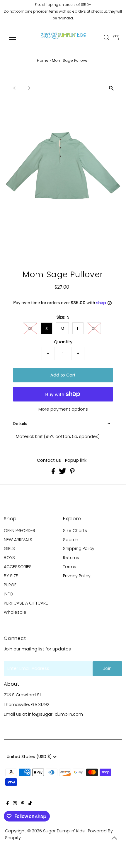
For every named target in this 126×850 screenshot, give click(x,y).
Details (20, 423)
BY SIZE (11, 576)
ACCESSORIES (18, 567)
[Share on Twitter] (63, 473)
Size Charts (75, 530)
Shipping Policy (78, 548)
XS (30, 329)
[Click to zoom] (111, 88)
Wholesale (15, 612)
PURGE (10, 585)
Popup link (75, 460)
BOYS (9, 557)
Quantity (63, 342)
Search (70, 540)
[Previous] (14, 88)
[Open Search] (106, 37)
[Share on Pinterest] (72, 473)
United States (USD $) (30, 756)
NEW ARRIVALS (18, 540)
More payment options (63, 409)
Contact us (49, 460)
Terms (69, 567)
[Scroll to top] (114, 838)
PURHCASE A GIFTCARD (26, 603)
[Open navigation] (18, 37)
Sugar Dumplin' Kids (64, 831)
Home (43, 60)
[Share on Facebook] (54, 473)
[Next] (28, 88)
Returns (71, 557)
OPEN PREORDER (19, 530)
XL (94, 329)
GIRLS (9, 548)
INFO (8, 594)
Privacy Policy (77, 576)
